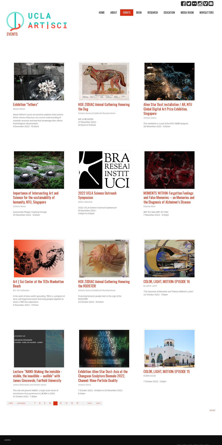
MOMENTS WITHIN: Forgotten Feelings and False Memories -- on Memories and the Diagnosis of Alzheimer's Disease (169, 197)
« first (10, 403)
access (7, 440)
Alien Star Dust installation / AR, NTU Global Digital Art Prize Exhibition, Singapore (168, 109)
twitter (188, 3)
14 (72, 403)
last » (98, 403)
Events (126, 12)
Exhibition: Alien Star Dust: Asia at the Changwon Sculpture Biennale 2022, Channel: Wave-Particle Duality (103, 376)
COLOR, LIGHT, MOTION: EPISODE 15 (167, 371)
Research (153, 12)
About (113, 12)
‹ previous (21, 403)
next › (89, 403)
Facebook (183, 3)
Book (139, 12)
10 (50, 403)
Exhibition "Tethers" (25, 104)
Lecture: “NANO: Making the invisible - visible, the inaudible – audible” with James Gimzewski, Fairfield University (37, 376)
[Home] (37, 21)
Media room (187, 12)
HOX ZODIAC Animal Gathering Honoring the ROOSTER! (104, 284)
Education (169, 12)
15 (77, 403)
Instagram (199, 3)
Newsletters (207, 12)
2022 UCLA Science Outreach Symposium (97, 195)
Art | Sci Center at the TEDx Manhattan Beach (38, 284)
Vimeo (205, 3)
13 (66, 403)
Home (101, 12)
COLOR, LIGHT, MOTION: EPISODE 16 (167, 281)
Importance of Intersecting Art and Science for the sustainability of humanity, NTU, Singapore (36, 197)
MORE (212, 410)
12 (61, 403)
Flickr (194, 3)
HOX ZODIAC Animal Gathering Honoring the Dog (104, 106)
